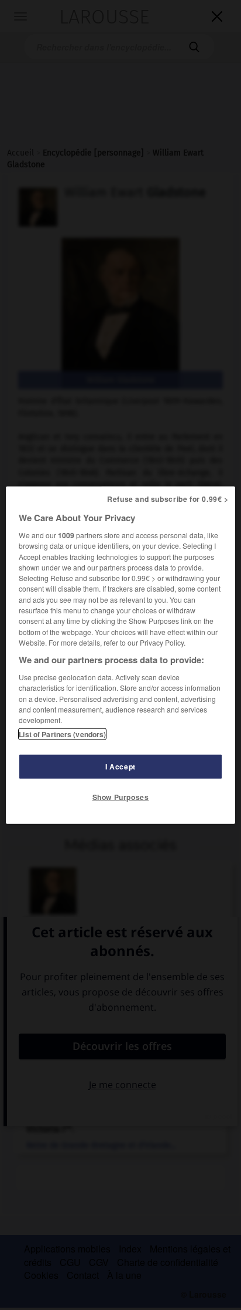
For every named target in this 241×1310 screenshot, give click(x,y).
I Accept (120, 766)
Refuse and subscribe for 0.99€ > (168, 499)
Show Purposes (120, 796)
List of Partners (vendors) (62, 733)
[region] (120, 655)
